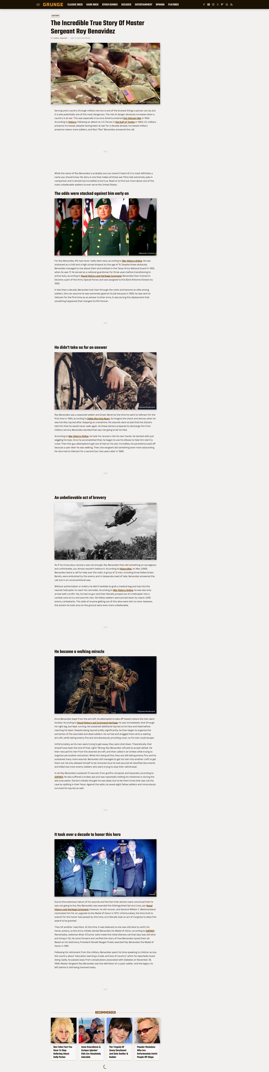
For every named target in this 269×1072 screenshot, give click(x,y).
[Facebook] (204, 4)
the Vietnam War (132, 118)
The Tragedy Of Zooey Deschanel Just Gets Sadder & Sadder (118, 1052)
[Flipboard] (222, 4)
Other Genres (110, 4)
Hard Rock (92, 4)
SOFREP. (59, 776)
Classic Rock (75, 4)
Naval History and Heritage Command (101, 275)
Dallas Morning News (98, 418)
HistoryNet (126, 568)
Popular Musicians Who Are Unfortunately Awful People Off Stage (147, 1052)
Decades (126, 4)
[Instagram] (213, 4)
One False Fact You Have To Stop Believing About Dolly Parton (62, 1052)
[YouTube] (208, 4)
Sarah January (60, 38)
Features (173, 4)
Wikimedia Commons (147, 253)
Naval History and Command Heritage (97, 722)
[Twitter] (218, 4)
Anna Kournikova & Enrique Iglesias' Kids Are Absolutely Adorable (91, 1052)
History (55, 15)
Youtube (152, 894)
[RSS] (231, 4)
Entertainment (143, 4)
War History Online (132, 260)
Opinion (160, 4)
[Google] (227, 4)
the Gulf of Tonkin (125, 122)
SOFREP (150, 930)
